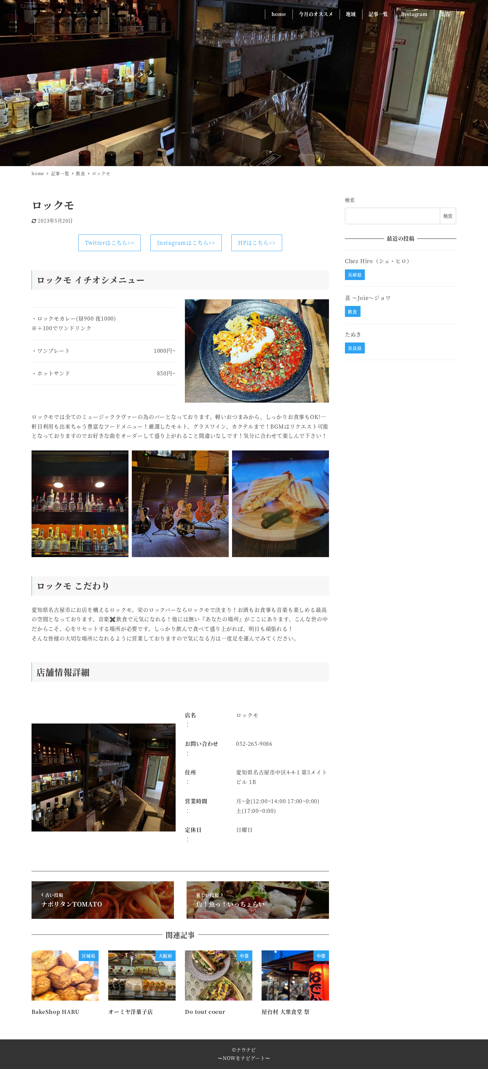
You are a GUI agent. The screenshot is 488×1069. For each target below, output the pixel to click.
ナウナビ (246, 1049)
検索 (350, 200)
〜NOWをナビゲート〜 (244, 1058)
